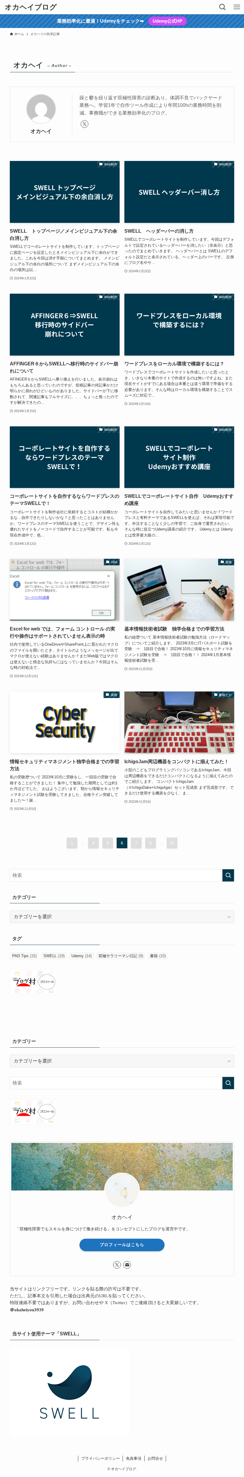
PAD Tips (24, 956)
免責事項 (133, 1458)
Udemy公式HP (167, 21)
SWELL (54, 956)
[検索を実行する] (228, 875)
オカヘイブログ (31, 7)
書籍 (158, 956)
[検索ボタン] (222, 7)
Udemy (81, 956)
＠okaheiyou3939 (27, 1309)
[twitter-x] (84, 124)
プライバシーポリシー (100, 1458)
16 (172, 843)
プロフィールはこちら (122, 1244)
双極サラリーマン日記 (120, 956)
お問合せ (155, 1458)
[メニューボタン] (237, 7)
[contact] (127, 1265)
